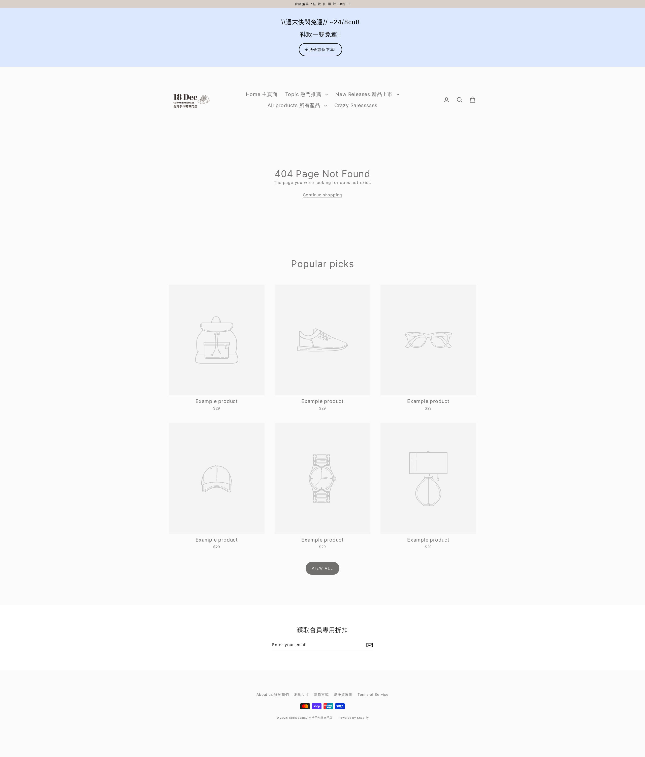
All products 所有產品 (294, 105)
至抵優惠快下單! (320, 49)
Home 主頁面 (261, 94)
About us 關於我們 (272, 694)
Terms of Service (373, 694)
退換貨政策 (343, 694)
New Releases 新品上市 (364, 94)
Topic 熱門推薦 (304, 94)
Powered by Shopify (353, 717)
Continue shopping (322, 194)
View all (322, 568)
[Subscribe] (369, 645)
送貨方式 (321, 694)
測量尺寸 (301, 694)
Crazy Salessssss (355, 105)
